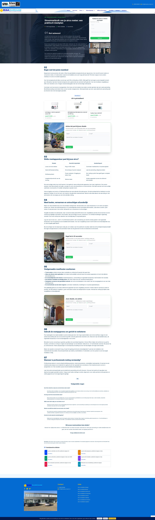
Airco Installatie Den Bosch (84, 499)
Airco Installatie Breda (83, 489)
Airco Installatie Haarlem (83, 501)
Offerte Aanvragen (101, 10)
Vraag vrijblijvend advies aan (77, 432)
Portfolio (111, 10)
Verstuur (69, 147)
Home (68, 10)
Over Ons (75, 10)
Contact (118, 10)
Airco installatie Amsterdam (84, 493)
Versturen (100, 38)
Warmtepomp (89, 10)
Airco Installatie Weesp (83, 487)
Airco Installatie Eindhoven (84, 491)
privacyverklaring (95, 150)
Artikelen (124, 10)
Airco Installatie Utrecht (83, 495)
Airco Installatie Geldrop (83, 497)
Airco (80, 10)
